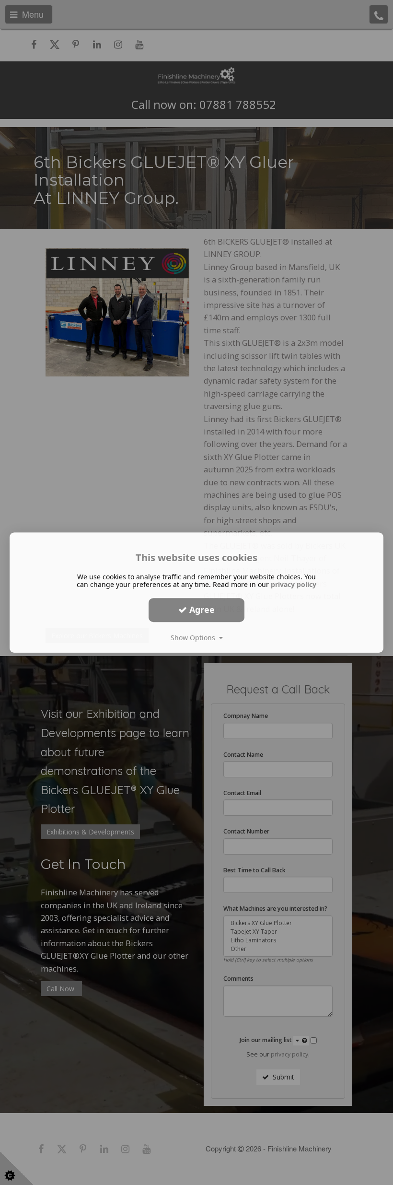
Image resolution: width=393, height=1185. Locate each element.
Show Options (195, 637)
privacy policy (293, 584)
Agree (201, 609)
